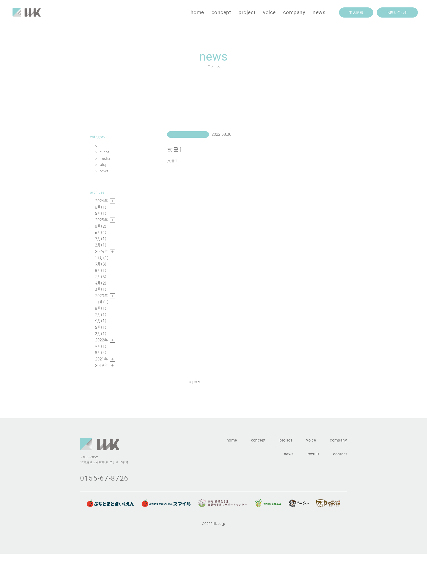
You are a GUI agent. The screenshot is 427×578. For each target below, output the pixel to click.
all (102, 146)
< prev (194, 381)
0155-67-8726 (104, 478)
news (319, 12)
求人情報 (356, 12)
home (197, 12)
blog (103, 164)
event (104, 152)
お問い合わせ (397, 12)
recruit (313, 453)
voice (269, 12)
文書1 (172, 161)
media (105, 158)
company (294, 12)
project (247, 12)
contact (340, 453)
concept (221, 12)
